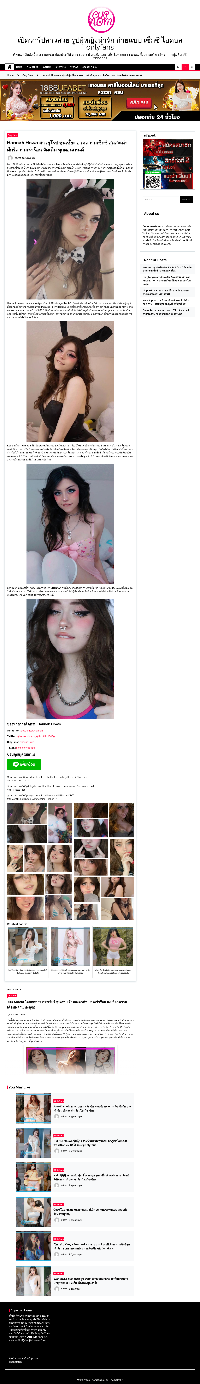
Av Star (74, 67)
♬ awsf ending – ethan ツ (43, 799)
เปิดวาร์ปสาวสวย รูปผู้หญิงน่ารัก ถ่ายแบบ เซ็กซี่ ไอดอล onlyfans (100, 43)
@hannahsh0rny (26, 736)
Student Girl (89, 67)
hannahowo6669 (25, 747)
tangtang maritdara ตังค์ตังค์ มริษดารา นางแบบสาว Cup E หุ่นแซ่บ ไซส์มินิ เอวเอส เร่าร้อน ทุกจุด (167, 280)
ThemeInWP (116, 1380)
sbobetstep (15, 1362)
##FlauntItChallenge (18, 799)
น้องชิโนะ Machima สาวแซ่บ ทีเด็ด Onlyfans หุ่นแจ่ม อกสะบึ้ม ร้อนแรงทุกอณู (90, 1211)
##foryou (80, 777)
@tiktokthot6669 (45, 736)
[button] (178, 67)
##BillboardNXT (65, 795)
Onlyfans (60, 67)
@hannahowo (26, 742)
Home (19, 67)
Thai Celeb (32, 67)
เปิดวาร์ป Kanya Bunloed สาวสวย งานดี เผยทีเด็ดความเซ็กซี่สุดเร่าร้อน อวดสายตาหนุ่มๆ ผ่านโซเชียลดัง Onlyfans (91, 1246)
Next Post (12, 989)
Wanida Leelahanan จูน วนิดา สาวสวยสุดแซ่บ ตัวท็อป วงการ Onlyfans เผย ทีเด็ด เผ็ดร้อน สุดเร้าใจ (90, 1280)
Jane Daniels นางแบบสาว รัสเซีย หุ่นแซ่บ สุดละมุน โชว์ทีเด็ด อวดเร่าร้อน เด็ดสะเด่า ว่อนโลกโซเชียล (92, 1108)
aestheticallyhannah (32, 730)
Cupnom (46, 67)
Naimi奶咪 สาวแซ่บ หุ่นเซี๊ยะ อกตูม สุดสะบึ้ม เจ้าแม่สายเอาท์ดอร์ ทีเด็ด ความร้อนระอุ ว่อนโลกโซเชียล (91, 1177)
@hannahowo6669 (17, 777)
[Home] (9, 67)
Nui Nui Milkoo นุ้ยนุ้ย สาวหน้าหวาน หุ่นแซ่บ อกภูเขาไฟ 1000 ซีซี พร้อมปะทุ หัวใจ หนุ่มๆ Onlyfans (90, 1143)
